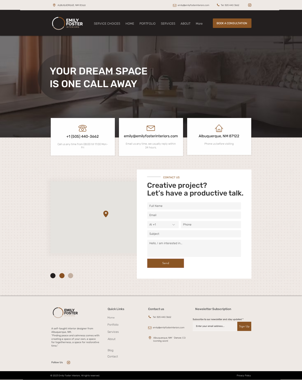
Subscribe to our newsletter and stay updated (217, 319)
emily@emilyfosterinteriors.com (193, 5)
